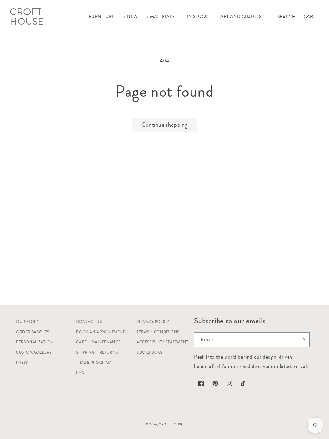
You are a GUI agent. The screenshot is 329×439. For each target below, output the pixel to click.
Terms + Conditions (158, 332)
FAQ (80, 372)
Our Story (27, 322)
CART (310, 16)
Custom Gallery (34, 352)
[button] (99, 16)
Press (22, 362)
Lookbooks (149, 352)
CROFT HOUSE (171, 424)
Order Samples (32, 332)
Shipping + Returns (97, 352)
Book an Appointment (100, 332)
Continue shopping (164, 125)
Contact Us (89, 322)
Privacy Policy (153, 322)
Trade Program (93, 362)
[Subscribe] (302, 339)
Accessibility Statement (162, 342)
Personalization (34, 342)
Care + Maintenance (98, 342)
